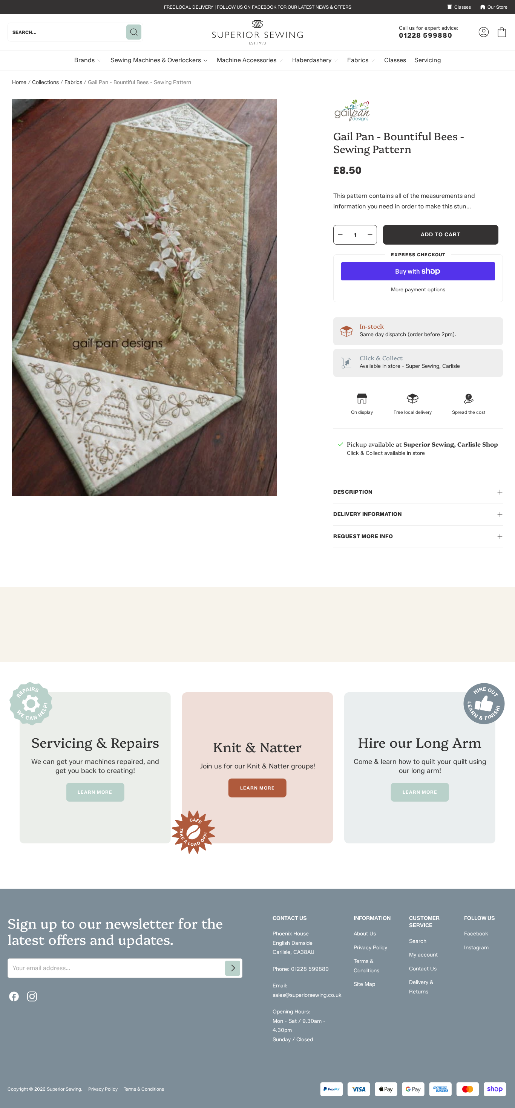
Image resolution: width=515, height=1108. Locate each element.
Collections (45, 82)
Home (19, 82)
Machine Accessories (247, 60)
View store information (374, 471)
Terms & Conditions (144, 1089)
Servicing (427, 60)
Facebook (476, 933)
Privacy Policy (370, 947)
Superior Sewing (64, 1089)
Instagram (476, 947)
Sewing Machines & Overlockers (156, 60)
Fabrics (358, 60)
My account (423, 955)
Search (417, 941)
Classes (395, 60)
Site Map (364, 984)
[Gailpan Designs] (418, 110)
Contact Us (423, 969)
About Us (365, 933)
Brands (85, 60)
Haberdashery (312, 60)
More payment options (418, 289)
